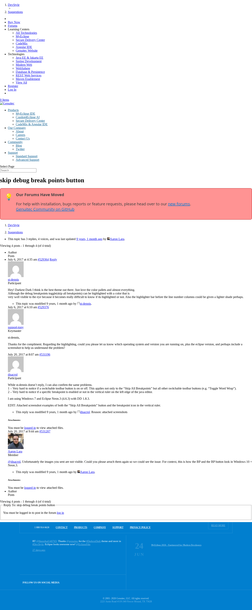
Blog (19, 145)
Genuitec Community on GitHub (45, 209)
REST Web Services (28, 75)
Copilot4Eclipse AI (28, 117)
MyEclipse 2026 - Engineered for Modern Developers (176, 545)
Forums (12, 25)
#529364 (43, 259)
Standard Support (26, 156)
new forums (179, 204)
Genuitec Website (27, 50)
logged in (30, 427)
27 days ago (38, 550)
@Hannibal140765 (46, 541)
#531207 (44, 431)
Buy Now (14, 22)
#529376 (43, 307)
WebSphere (23, 68)
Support (13, 152)
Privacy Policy (140, 527)
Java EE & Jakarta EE (29, 57)
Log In (12, 89)
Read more (218, 525)
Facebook (110, 582)
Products (13, 110)
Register (13, 86)
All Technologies (26, 32)
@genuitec (72, 541)
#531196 (44, 354)
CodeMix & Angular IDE (32, 124)
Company (100, 527)
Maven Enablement (28, 79)
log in (60, 512)
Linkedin (118, 582)
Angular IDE (24, 47)
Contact (62, 527)
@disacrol (14, 461)
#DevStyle (38, 544)
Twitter (20, 149)
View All (21, 82)
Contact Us (23, 138)
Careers (20, 135)
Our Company (17, 127)
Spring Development (29, 61)
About (20, 131)
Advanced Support (27, 159)
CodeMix (22, 43)
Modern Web (24, 64)
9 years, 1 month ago (89, 239)
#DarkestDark (93, 541)
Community (15, 142)
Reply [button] (53, 259)
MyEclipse (22, 36)
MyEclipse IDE (25, 113)
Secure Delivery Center (30, 40)
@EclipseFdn (83, 544)
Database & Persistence (30, 72)
